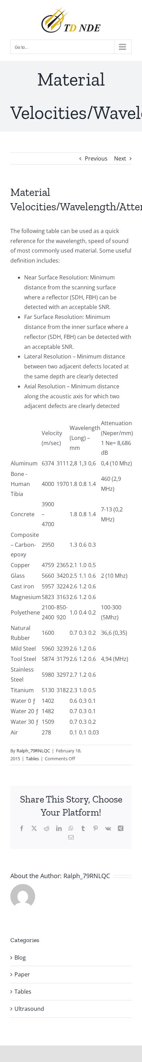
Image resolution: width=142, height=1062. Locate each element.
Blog (20, 957)
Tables (32, 758)
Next (120, 158)
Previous (96, 158)
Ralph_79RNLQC (33, 751)
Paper (22, 974)
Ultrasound (29, 1009)
